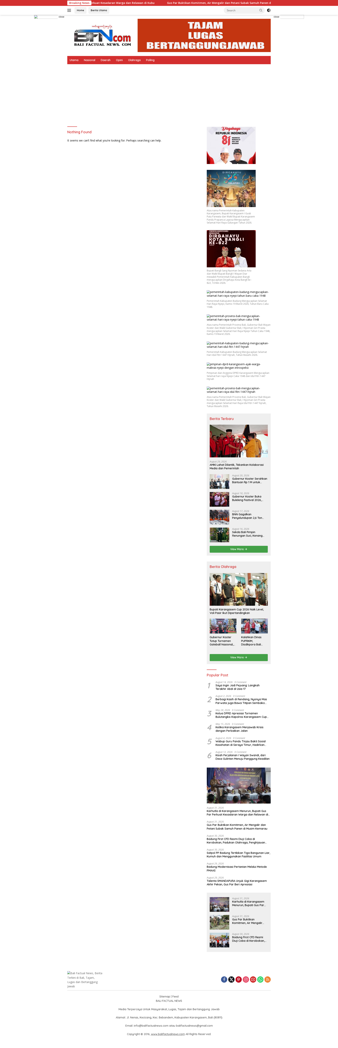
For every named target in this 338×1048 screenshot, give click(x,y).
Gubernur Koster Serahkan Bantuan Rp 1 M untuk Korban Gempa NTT (249, 480)
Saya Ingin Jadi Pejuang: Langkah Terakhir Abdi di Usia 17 (238, 687)
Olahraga (134, 60)
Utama (74, 60)
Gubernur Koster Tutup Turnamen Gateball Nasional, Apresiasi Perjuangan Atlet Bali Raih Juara (221, 640)
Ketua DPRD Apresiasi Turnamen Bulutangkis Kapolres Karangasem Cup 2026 (241, 715)
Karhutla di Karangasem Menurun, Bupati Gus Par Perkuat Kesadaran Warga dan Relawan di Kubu (237, 812)
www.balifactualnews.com (168, 1034)
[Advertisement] (169, 93)
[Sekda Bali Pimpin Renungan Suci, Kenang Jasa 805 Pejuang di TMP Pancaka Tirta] (219, 535)
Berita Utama (99, 10)
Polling (150, 60)
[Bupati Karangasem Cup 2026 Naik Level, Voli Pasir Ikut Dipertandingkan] (239, 589)
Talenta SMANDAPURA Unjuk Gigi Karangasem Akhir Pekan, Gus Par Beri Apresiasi (237, 882)
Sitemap (164, 996)
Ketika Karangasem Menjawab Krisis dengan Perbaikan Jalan (239, 729)
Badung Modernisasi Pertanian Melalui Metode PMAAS (237, 868)
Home (80, 10)
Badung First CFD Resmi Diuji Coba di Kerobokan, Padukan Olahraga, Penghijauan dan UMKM (236, 840)
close (61, 16)
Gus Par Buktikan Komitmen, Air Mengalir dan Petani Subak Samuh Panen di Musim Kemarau (194, 3)
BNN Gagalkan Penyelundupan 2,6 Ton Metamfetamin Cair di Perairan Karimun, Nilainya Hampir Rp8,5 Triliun (249, 516)
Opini (119, 60)
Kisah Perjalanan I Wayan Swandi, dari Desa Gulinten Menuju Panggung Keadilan (243, 757)
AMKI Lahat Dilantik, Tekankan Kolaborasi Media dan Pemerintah (237, 466)
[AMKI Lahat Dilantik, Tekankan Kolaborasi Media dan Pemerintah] (239, 441)
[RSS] (267, 979)
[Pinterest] (239, 979)
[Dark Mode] (269, 10)
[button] (261, 10)
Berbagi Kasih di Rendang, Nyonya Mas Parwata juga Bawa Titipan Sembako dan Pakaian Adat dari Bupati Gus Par (241, 701)
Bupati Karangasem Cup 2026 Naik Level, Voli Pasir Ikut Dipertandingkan (237, 611)
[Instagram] (246, 979)
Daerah (106, 60)
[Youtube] (253, 979)
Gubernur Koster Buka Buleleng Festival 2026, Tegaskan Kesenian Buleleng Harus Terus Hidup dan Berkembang (250, 498)
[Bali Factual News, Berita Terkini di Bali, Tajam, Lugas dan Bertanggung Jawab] (169, 35)
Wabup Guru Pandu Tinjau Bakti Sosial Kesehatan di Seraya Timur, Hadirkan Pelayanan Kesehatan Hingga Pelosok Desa (241, 743)
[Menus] (70, 10)
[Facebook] (224, 979)
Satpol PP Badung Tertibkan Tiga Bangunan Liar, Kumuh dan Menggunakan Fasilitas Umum (238, 854)
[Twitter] (231, 979)
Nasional (89, 60)
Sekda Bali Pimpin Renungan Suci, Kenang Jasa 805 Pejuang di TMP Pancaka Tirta (248, 533)
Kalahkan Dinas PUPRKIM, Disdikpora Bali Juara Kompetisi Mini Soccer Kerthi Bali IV (252, 640)
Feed (175, 996)
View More (237, 549)
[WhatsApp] (260, 979)
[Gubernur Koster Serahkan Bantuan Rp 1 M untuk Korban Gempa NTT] (219, 481)
